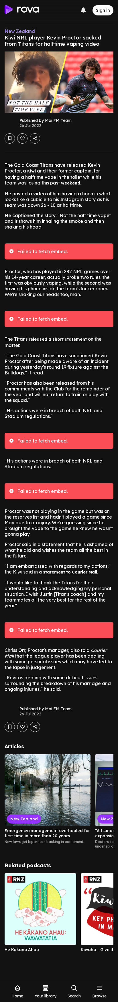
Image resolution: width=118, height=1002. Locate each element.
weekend (70, 183)
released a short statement (58, 339)
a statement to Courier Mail (68, 572)
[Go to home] (22, 10)
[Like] (22, 138)
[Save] (10, 138)
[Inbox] (83, 10)
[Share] (35, 138)
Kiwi (31, 171)
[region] (59, 801)
